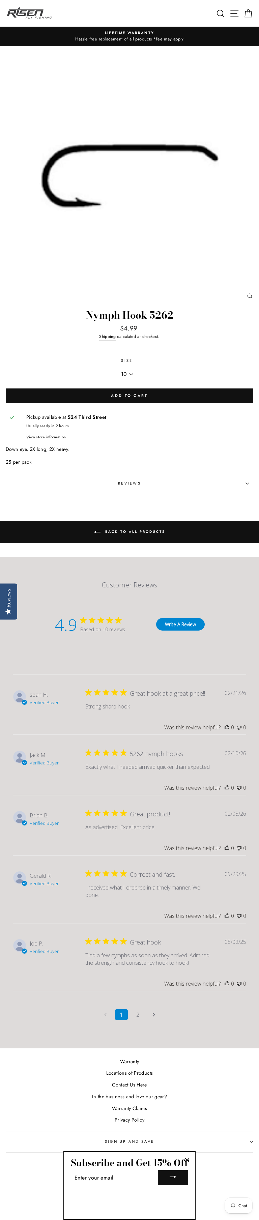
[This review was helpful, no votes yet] (227, 727)
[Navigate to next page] (153, 1014)
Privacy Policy (129, 1119)
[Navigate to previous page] (105, 1014)
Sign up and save (129, 1141)
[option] (129, 36)
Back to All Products (134, 531)
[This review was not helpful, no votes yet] (239, 727)
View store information (46, 437)
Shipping (107, 336)
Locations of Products (129, 1073)
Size (127, 360)
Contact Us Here (129, 1084)
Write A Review (180, 624)
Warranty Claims (129, 1108)
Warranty (129, 1061)
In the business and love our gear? (129, 1096)
